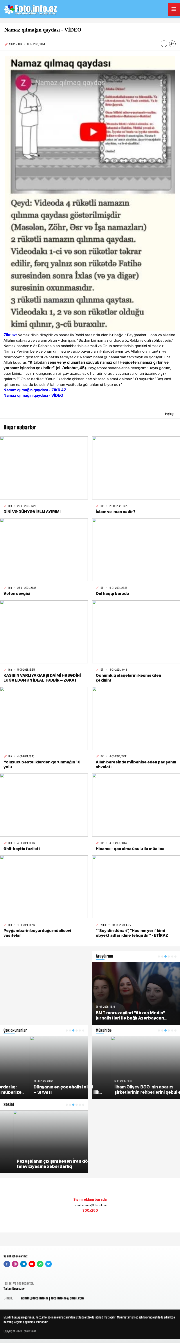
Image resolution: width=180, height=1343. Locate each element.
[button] (67, 1030)
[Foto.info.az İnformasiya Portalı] (31, 9)
